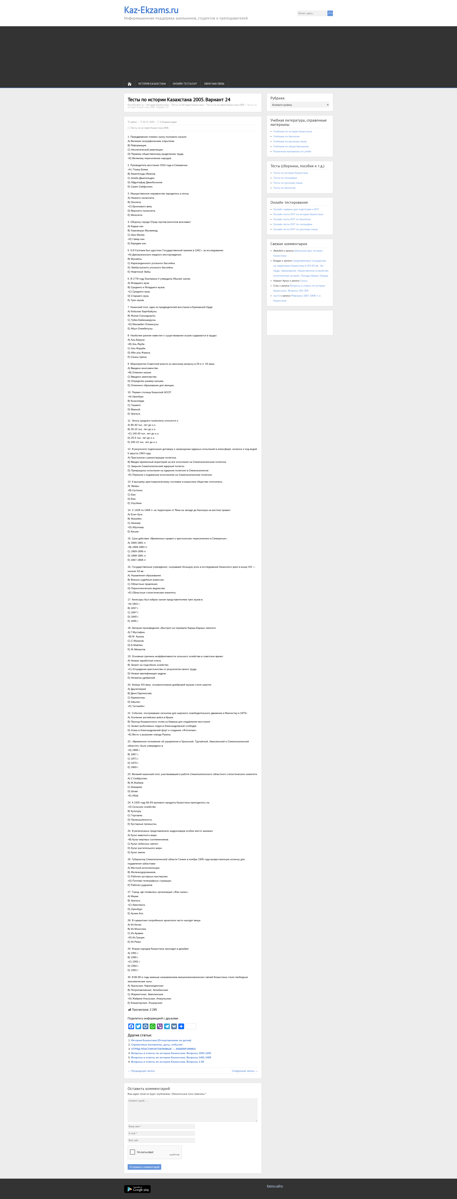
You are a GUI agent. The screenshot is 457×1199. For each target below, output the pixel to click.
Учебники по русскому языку (290, 141)
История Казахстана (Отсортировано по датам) (161, 1040)
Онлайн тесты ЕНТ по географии (292, 224)
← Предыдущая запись (141, 1070)
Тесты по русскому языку (288, 182)
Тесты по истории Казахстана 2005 (150, 128)
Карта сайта (275, 1186)
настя (276, 295)
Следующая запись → (245, 1070)
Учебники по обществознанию (291, 146)
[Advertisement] (228, 53)
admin (134, 122)
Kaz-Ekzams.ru (151, 10)
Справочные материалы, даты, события (156, 1044)
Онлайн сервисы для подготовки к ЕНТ (296, 209)
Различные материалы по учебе (292, 151)
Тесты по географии (285, 177)
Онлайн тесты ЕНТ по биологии (292, 219)
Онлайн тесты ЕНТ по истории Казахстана (298, 214)
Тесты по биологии (284, 187)
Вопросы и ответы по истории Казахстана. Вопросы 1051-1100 (171, 1053)
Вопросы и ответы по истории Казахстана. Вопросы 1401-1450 (171, 1057)
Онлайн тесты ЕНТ (185, 83)
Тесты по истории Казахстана (290, 172)
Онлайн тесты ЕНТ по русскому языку (295, 229)
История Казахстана (152, 83)
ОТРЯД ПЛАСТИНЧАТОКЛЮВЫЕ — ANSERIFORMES (163, 1048)
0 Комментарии (168, 122)
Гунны (303, 280)
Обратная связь (214, 83)
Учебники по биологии (286, 136)
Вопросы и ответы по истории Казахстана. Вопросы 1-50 (167, 1061)
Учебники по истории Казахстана (292, 131)
